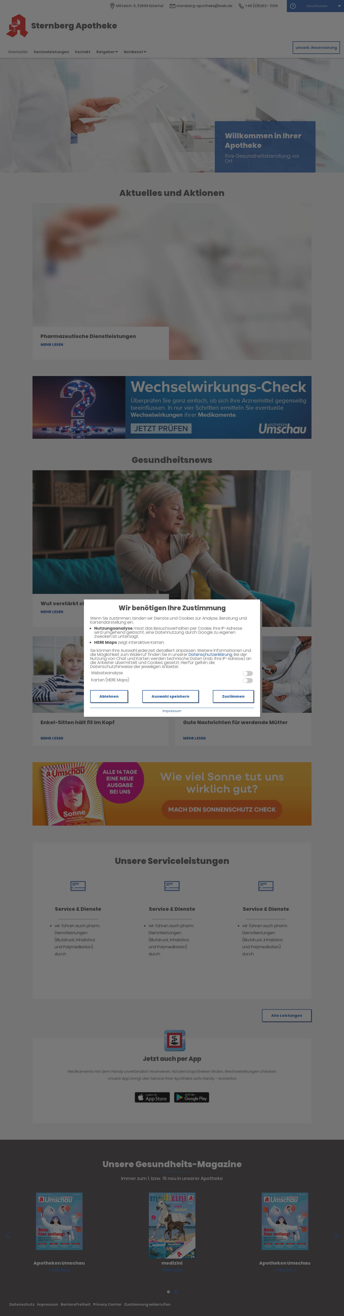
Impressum (172, 710)
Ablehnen (109, 696)
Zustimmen (233, 696)
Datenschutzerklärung (210, 654)
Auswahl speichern (170, 696)
